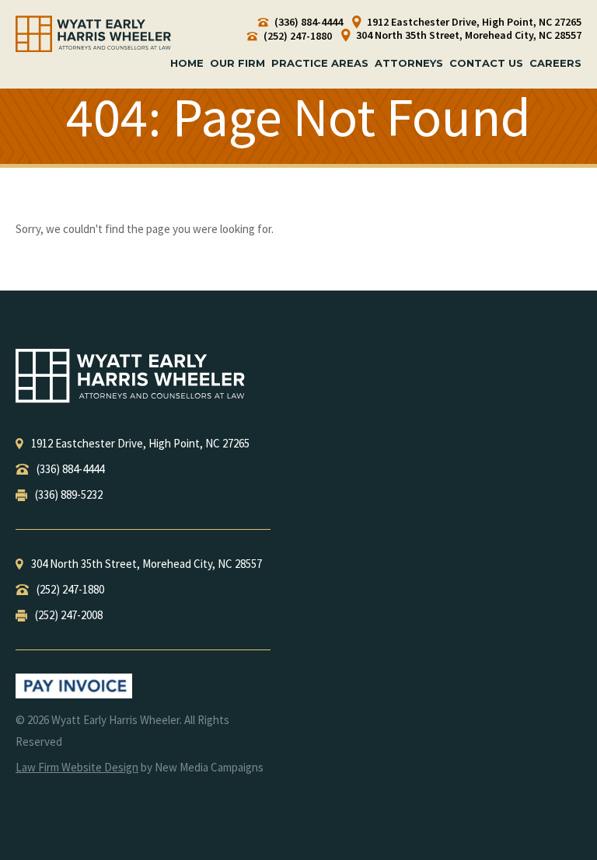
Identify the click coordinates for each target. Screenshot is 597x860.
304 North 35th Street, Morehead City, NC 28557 (467, 35)
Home (187, 63)
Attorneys (409, 63)
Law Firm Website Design (77, 767)
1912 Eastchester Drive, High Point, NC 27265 (473, 22)
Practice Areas (319, 63)
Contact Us (486, 63)
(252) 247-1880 (296, 36)
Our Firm (237, 63)
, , (140, 443)
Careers (555, 63)
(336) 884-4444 (307, 22)
